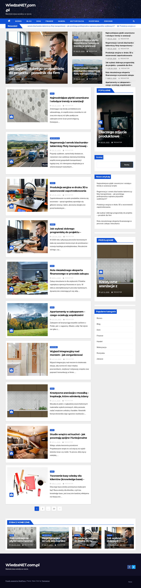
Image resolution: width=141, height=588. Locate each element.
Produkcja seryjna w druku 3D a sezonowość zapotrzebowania (85, 542)
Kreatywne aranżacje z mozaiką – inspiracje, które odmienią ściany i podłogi (69, 396)
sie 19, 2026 (80, 79)
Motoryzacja (77, 21)
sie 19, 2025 (105, 142)
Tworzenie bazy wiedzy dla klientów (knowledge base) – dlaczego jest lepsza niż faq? (67, 479)
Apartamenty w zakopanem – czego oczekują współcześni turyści (118, 85)
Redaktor (28, 79)
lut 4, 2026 (56, 400)
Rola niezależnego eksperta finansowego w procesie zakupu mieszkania (36, 72)
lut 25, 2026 (56, 319)
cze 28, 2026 (112, 68)
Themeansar (45, 581)
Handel (61, 21)
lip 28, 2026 (111, 58)
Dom (38, 21)
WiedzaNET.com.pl (22, 565)
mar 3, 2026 (15, 79)
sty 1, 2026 (56, 442)
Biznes (18, 21)
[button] (134, 21)
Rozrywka (94, 21)
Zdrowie (108, 21)
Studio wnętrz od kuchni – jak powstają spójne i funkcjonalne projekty (68, 438)
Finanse (49, 21)
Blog (29, 21)
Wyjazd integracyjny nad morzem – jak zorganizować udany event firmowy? (66, 355)
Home (130, 582)
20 (54, 509)
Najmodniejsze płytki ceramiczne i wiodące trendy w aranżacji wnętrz (86, 44)
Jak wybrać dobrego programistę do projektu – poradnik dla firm (65, 232)
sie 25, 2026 (80, 51)
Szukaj (99, 157)
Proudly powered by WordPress (16, 581)
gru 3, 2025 (56, 483)
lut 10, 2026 (56, 359)
